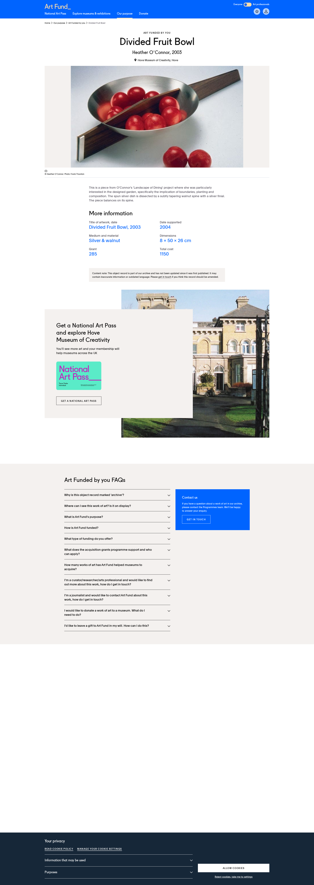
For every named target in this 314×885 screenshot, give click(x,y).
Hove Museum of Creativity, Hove (158, 60)
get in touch (164, 276)
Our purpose (124, 13)
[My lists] (257, 11)
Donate (143, 13)
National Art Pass (55, 13)
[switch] (248, 5)
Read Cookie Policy (59, 848)
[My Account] (266, 11)
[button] (78, 401)
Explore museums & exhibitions (91, 13)
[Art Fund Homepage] (58, 6)
